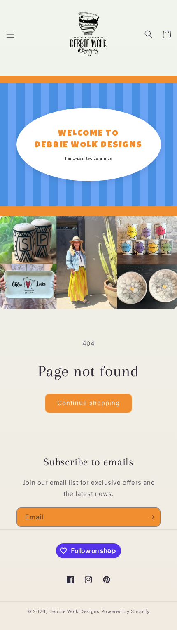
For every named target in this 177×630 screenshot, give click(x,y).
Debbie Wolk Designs (74, 611)
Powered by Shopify (125, 611)
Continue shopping (88, 403)
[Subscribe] (151, 517)
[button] (10, 34)
